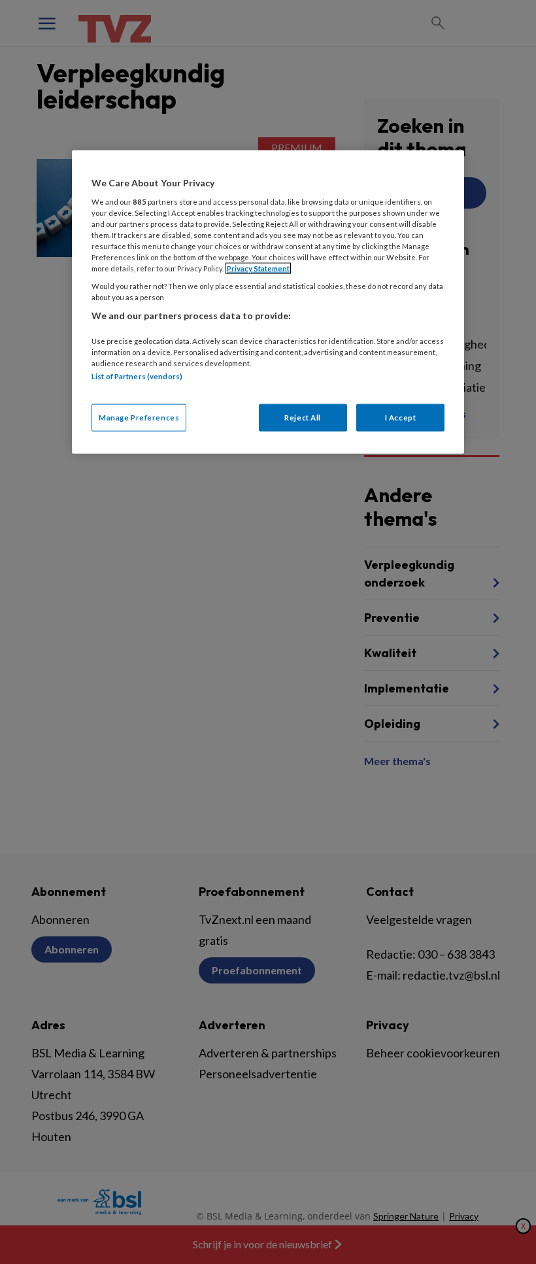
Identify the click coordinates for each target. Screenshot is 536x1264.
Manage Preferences (139, 417)
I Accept (400, 417)
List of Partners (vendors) (137, 376)
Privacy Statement (258, 268)
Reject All (302, 417)
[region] (268, 302)
